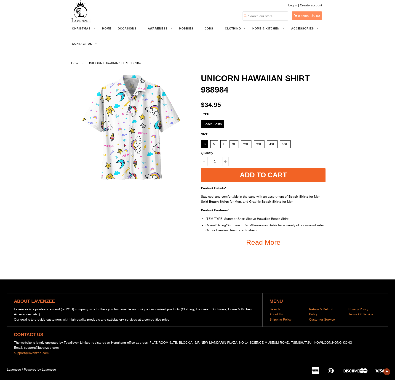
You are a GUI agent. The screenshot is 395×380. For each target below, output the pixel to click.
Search (275, 309)
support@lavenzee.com (31, 353)
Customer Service (322, 319)
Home (106, 28)
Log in (292, 5)
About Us (276, 314)
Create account (311, 5)
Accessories (303, 28)
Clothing (233, 28)
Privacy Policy (358, 309)
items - (309, 16)
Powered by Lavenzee (40, 369)
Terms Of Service (360, 314)
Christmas (81, 28)
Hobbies (186, 28)
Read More (263, 242)
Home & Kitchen (266, 28)
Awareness (158, 28)
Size (204, 134)
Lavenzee (14, 369)
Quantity (207, 153)
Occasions (127, 28)
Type (205, 114)
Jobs (209, 28)
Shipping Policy (280, 319)
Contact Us (82, 43)
